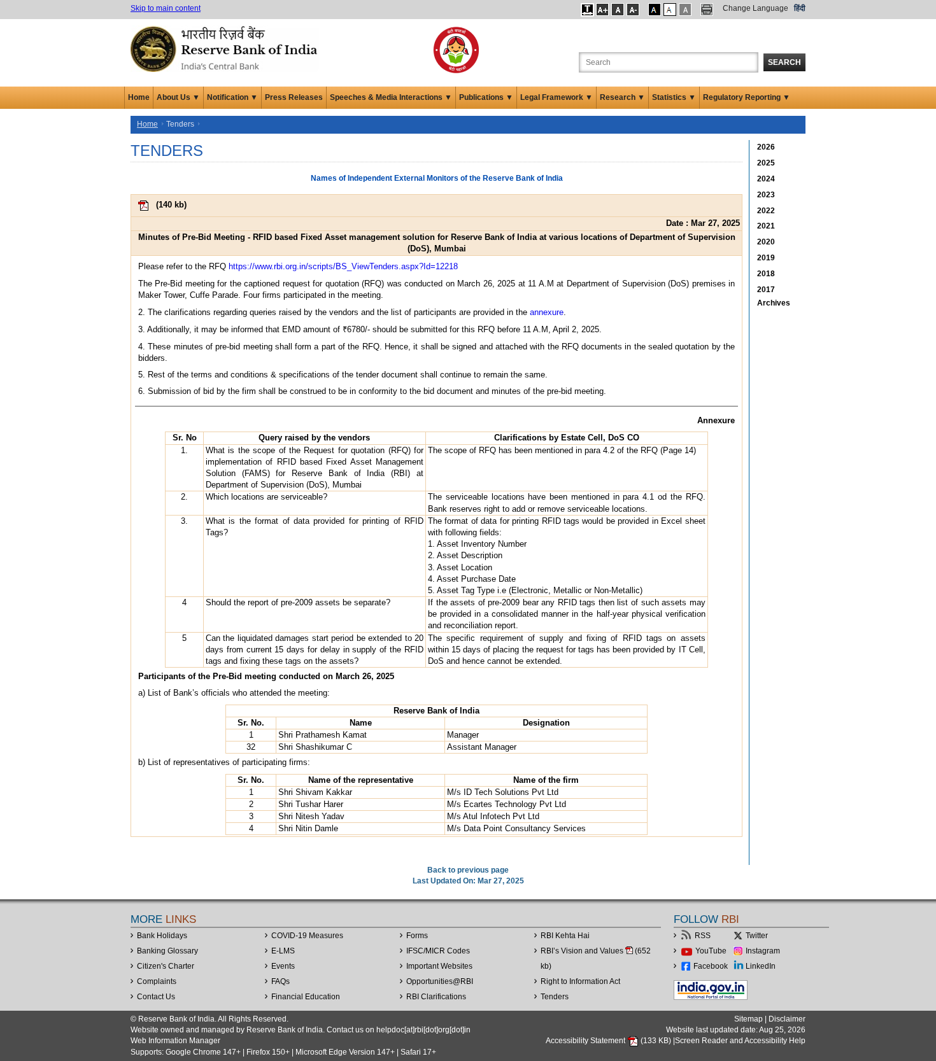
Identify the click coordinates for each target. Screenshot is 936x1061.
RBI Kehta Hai (565, 935)
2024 (766, 178)
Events (283, 966)
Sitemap (748, 1019)
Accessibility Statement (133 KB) (609, 1040)
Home (139, 97)
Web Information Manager (175, 1040)
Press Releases (294, 97)
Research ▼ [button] (622, 97)
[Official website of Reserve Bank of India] (226, 48)
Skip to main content (166, 8)
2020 (766, 241)
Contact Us (156, 996)
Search (784, 62)
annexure (547, 312)
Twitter (757, 935)
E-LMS (283, 950)
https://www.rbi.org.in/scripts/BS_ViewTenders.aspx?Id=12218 (343, 266)
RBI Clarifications (436, 996)
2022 (766, 210)
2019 (766, 257)
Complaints (156, 981)
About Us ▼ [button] (178, 97)
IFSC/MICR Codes (438, 950)
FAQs (280, 981)
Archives (773, 303)
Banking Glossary (167, 950)
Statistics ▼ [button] (674, 97)
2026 (766, 147)
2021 (766, 225)
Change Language (755, 8)
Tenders (555, 996)
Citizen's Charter (165, 966)
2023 (766, 194)
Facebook (710, 966)
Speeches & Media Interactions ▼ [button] (391, 97)
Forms (417, 935)
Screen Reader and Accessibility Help (740, 1040)
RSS (703, 935)
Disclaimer (787, 1019)
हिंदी (799, 8)
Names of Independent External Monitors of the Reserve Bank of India (437, 178)
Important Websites (439, 966)
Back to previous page (468, 870)
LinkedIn (761, 966)
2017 (766, 289)
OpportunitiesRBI (439, 981)
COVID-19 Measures (307, 935)
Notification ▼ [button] (232, 97)
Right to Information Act (580, 981)
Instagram (763, 950)
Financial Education (305, 996)
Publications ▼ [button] (486, 97)
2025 (766, 162)
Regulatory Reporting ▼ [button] (746, 97)
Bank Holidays (162, 935)
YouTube (711, 950)
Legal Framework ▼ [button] (556, 97)
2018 (766, 273)
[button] (587, 9)
